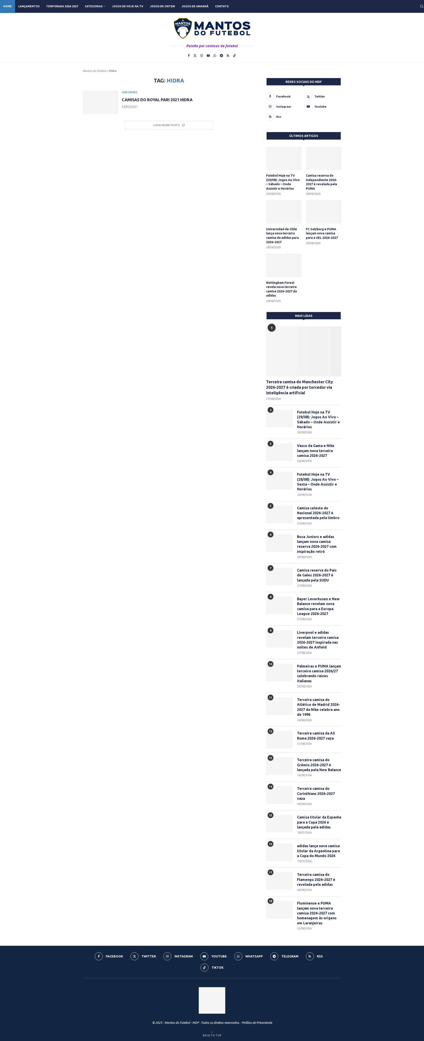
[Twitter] (195, 55)
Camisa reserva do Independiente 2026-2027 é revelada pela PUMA (321, 182)
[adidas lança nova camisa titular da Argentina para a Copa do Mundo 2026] (279, 852)
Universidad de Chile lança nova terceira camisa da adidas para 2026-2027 (282, 235)
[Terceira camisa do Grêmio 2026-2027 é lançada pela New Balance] (279, 766)
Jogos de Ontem (162, 6)
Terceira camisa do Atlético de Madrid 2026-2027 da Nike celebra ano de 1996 (318, 707)
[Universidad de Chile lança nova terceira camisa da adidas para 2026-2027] (283, 212)
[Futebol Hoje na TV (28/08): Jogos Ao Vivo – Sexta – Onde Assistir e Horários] (279, 481)
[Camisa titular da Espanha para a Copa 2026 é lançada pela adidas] (279, 823)
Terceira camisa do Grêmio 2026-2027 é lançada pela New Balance (319, 765)
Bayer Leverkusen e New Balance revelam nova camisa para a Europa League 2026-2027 (318, 606)
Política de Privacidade (257, 1022)
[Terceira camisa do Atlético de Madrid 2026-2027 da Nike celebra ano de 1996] (279, 706)
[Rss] (228, 55)
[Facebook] (189, 55)
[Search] (422, 6)
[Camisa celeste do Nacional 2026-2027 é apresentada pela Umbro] (279, 514)
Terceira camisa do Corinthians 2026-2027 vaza (316, 793)
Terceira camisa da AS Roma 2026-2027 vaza (316, 735)
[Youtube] (208, 55)
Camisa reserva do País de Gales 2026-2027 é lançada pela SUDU (317, 575)
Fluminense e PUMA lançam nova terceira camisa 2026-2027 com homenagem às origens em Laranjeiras (317, 913)
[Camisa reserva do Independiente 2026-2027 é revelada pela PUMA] (323, 158)
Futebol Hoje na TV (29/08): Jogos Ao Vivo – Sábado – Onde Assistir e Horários (283, 182)
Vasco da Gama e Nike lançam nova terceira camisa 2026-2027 (315, 451)
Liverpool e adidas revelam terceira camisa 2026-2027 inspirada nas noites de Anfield (318, 639)
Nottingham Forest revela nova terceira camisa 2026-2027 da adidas (281, 289)
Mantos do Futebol (94, 70)
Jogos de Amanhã (195, 6)
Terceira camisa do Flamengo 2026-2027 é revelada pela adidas (316, 879)
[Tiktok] (234, 55)
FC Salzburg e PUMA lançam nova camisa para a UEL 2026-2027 (322, 233)
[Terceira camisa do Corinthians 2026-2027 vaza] (279, 795)
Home (7, 6)
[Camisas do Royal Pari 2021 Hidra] (100, 102)
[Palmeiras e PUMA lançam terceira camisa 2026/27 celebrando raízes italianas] (279, 672)
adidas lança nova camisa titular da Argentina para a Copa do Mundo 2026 (318, 851)
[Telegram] (221, 55)
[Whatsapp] (215, 55)
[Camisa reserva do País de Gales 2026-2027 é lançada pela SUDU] (279, 576)
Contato (222, 6)
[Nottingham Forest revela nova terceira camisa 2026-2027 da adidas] (283, 265)
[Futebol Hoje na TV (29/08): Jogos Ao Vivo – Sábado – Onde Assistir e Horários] (283, 158)
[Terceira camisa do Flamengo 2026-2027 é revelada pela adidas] (279, 881)
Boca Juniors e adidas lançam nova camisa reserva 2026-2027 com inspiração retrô (317, 544)
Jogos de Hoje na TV (127, 6)
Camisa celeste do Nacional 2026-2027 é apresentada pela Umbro (318, 513)
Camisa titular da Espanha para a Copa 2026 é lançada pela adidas (319, 822)
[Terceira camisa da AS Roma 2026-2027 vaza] (279, 739)
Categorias (93, 6)
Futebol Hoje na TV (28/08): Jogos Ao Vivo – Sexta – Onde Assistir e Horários (318, 481)
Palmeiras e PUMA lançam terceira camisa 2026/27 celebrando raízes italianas (319, 673)
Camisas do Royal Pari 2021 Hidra (157, 99)
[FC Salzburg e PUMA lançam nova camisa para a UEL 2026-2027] (323, 212)
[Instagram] (201, 55)
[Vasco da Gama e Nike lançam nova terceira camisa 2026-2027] (279, 452)
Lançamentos (29, 6)
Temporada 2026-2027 (62, 6)
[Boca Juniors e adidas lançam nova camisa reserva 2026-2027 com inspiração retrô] (279, 543)
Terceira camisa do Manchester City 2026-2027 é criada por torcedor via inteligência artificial (299, 387)
